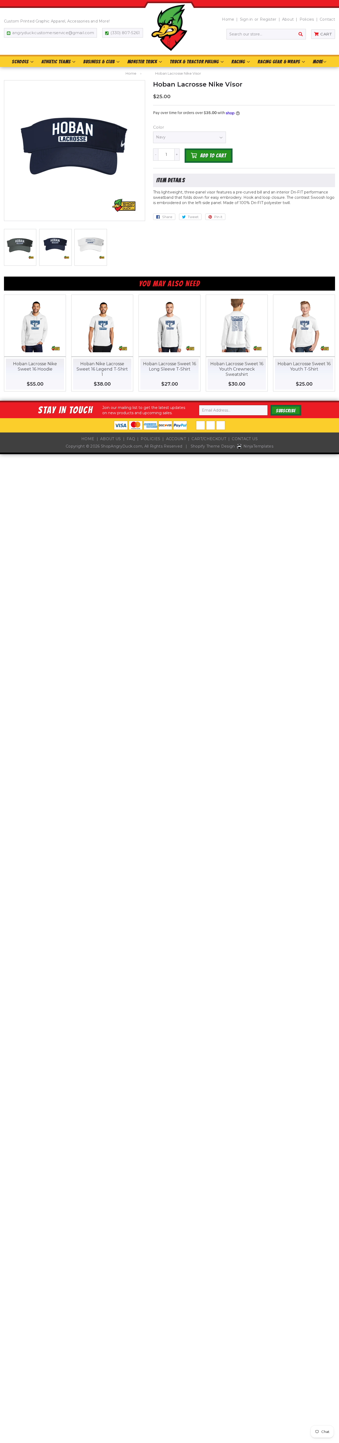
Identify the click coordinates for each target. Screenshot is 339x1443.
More (318, 61)
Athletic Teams (56, 61)
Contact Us (245, 438)
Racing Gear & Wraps (279, 61)
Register (268, 19)
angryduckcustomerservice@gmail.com (53, 32)
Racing (238, 61)
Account (176, 438)
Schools (21, 61)
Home (228, 19)
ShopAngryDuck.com (121, 446)
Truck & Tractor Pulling (195, 61)
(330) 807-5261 (125, 32)
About (288, 19)
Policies (307, 19)
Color (158, 127)
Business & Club (99, 61)
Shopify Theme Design (213, 446)
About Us (110, 438)
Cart (326, 34)
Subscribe (286, 410)
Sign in (246, 19)
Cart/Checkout (208, 438)
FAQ (131, 438)
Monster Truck (143, 61)
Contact (327, 19)
